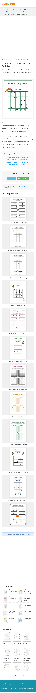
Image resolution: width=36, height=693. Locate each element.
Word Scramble (8, 12)
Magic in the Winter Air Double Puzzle (26, 661)
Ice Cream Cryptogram (27, 604)
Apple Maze (27, 611)
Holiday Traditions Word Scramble (26, 645)
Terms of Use (22, 688)
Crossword (6, 9)
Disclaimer (30, 688)
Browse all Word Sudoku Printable (17, 534)
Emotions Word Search (13, 612)
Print (12, 178)
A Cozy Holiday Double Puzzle (5, 645)
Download (23, 178)
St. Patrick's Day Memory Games (17, 162)
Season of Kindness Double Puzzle (26, 676)
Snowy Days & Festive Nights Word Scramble (7, 661)
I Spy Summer (13, 604)
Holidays (11, 14)
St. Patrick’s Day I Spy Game (16, 164)
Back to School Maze (13, 590)
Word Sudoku (21, 186)
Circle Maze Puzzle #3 (27, 619)
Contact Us (4, 688)
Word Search (27, 12)
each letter (8, 139)
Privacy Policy (13, 688)
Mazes (14, 9)
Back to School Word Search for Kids (27, 598)
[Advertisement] (18, 37)
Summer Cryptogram (12, 597)
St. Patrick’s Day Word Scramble (17, 157)
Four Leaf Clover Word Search (17, 160)
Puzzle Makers (22, 14)
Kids (4, 14)
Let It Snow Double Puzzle (16, 660)
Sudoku (18, 12)
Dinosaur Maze (11, 619)
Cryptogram (23, 9)
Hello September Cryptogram (27, 591)
